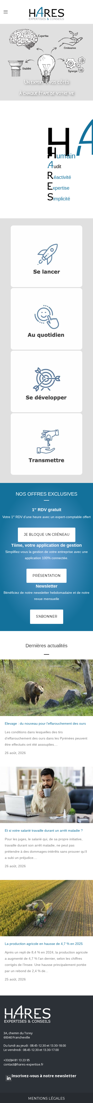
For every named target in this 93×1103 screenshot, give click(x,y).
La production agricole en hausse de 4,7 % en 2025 (44, 944)
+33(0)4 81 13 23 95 (17, 1060)
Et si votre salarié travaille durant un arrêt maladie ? (44, 830)
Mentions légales (46, 1098)
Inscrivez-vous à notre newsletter (44, 1075)
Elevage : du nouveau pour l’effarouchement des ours (45, 723)
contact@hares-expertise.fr (23, 1064)
